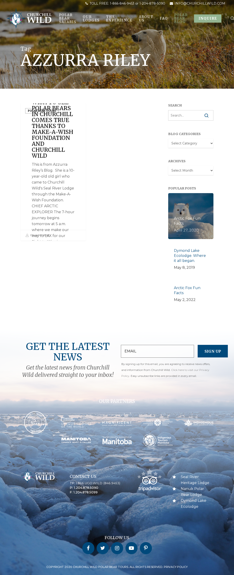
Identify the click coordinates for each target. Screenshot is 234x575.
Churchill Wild (39, 235)
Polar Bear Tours (42, 110)
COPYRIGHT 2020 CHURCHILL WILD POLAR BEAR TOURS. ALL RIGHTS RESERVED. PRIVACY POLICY (117, 567)
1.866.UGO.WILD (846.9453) (98, 483)
